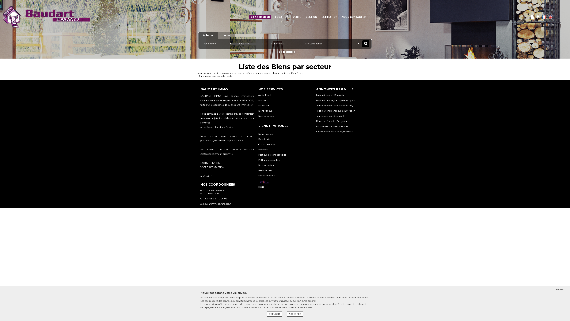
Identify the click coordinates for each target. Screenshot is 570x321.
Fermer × (561, 289)
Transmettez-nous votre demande (215, 76)
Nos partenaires (266, 175)
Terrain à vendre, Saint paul (330, 116)
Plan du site (264, 139)
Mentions (263, 149)
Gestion (311, 17)
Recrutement (265, 170)
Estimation (329, 17)
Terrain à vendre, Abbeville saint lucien (335, 111)
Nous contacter (354, 17)
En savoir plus (279, 307)
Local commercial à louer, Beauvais (334, 131)
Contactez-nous (266, 144)
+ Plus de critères (285, 52)
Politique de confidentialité (272, 155)
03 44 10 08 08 (260, 17)
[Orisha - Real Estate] (264, 182)
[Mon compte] (532, 17)
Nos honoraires (266, 116)
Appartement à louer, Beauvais (332, 126)
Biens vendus (265, 111)
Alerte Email (264, 95)
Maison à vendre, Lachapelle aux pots (335, 100)
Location (281, 17)
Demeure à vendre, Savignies (331, 121)
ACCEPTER (295, 314)
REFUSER (274, 314)
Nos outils (263, 100)
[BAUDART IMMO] (51, 17)
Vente (297, 17)
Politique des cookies (269, 160)
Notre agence (265, 134)
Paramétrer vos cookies (300, 307)
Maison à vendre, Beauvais (330, 95)
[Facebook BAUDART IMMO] (538, 17)
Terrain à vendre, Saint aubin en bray (334, 105)
